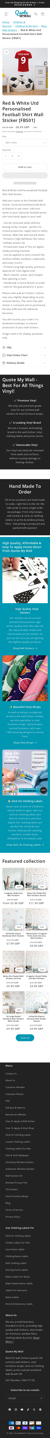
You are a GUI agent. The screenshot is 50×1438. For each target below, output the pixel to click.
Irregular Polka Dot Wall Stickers (13, 894)
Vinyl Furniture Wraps (17, 1196)
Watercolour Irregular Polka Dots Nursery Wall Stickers (36, 936)
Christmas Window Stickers (20, 1162)
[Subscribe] (41, 1398)
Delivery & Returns (15, 1107)
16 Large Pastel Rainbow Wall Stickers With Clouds (13, 1018)
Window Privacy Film (17, 1182)
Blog (8, 1203)
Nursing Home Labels (17, 1269)
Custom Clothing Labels (18, 1141)
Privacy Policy (13, 1216)
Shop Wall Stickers (23, 648)
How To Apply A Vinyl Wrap (20, 1128)
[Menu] (6, 14)
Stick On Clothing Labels (18, 1134)
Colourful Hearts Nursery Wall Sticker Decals (36, 1018)
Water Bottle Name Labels (19, 1283)
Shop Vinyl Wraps (24, 742)
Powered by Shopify (34, 1433)
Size (4, 136)
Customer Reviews (15, 1087)
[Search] (36, 14)
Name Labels (12, 1297)
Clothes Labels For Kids (18, 1242)
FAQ (8, 1100)
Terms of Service (14, 1209)
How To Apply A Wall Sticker (20, 1121)
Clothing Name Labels (17, 1256)
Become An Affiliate (16, 1114)
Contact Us (11, 1073)
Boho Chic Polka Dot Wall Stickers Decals (36, 894)
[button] (25, 175)
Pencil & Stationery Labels (19, 1303)
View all (25, 1037)
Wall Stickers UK (14, 1175)
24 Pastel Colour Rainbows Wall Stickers (13, 935)
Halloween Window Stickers (20, 1168)
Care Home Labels (15, 1249)
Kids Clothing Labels (16, 1263)
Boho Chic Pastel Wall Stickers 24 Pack (13, 977)
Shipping (19, 131)
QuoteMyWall (20, 1433)
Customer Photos (14, 1094)
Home (6, 22)
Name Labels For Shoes (18, 1276)
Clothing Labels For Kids (18, 1148)
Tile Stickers (12, 1189)
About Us (10, 1080)
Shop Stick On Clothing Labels (23, 844)
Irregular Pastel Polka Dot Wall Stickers (36, 977)
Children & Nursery (26, 26)
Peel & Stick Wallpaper (17, 1155)
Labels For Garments (16, 1290)
